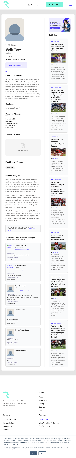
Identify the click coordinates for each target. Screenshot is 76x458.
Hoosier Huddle (10, 255)
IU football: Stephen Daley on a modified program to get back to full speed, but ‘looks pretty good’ (58, 188)
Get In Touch (43, 420)
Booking (42, 407)
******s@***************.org (22, 249)
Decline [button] (42, 453)
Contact (6, 430)
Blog (40, 410)
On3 (8, 360)
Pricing (41, 404)
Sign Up (30, 5)
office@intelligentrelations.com (50, 423)
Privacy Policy (8, 423)
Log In (38, 5)
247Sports (9, 340)
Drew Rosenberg (21, 350)
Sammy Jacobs (20, 245)
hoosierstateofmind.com (12, 319)
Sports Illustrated (19, 255)
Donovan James (20, 310)
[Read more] (58, 58)
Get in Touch (17, 65)
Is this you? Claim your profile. (12, 45)
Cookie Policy (8, 426)
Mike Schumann (20, 265)
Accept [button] (34, 453)
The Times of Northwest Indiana (24, 297)
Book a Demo (54, 5)
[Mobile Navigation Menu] (71, 5)
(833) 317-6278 (44, 426)
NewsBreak (21, 59)
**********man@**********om (22, 290)
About (41, 397)
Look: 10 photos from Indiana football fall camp (57, 237)
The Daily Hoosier (11, 59)
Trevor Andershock (22, 330)
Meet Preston (44, 400)
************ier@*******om (21, 269)
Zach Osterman (20, 286)
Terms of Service (9, 420)
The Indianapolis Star (12, 295)
